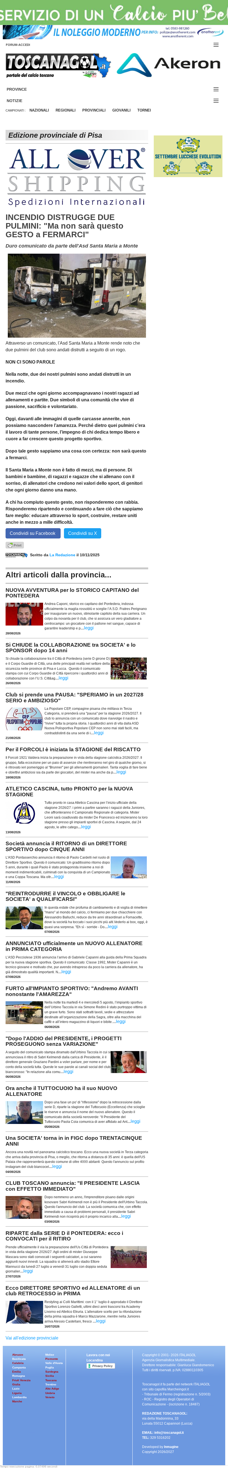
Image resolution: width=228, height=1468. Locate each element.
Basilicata (19, 1358)
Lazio (15, 1388)
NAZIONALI (39, 110)
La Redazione (62, 555)
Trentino (50, 1384)
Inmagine (171, 1447)
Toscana (51, 1380)
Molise (49, 1354)
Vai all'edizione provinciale (32, 1338)
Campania (19, 1367)
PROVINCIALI (94, 110)
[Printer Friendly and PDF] (15, 544)
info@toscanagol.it (169, 1433)
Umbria (50, 1393)
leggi (89, 628)
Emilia (16, 1371)
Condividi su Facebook (33, 533)
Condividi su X (82, 533)
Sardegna (51, 1371)
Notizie (21, 101)
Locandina (94, 1360)
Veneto (49, 1397)
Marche (17, 1401)
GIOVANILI (121, 110)
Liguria (17, 1393)
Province (23, 89)
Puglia (49, 1367)
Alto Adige (52, 1388)
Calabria (18, 1363)
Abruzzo (17, 1354)
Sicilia (49, 1375)
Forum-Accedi (24, 44)
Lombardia (19, 1397)
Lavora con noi (98, 1355)
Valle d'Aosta (54, 1363)
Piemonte (51, 1358)
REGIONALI (66, 110)
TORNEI (144, 110)
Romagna (18, 1375)
